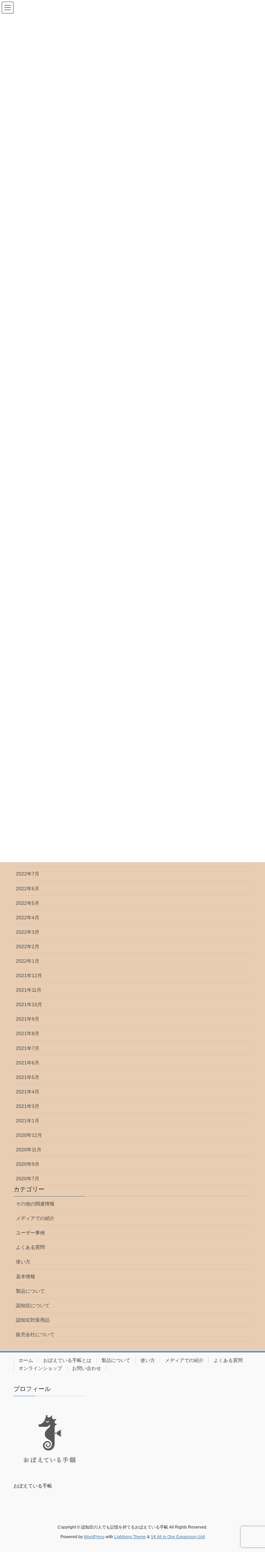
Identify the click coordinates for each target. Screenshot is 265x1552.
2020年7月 (27, 1178)
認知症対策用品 (33, 1320)
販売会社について (35, 1334)
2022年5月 (27, 903)
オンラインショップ (40, 1368)
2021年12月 (29, 975)
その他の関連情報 (35, 1203)
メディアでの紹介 (35, 1218)
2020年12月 (29, 1135)
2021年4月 (27, 1091)
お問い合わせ (86, 1368)
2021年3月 (27, 1106)
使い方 (23, 1261)
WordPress (94, 1536)
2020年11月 (28, 1149)
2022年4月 (27, 917)
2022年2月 (27, 946)
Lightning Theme (130, 1536)
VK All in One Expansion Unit (178, 1536)
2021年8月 (27, 1033)
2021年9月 (27, 1019)
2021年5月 (27, 1077)
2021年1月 (27, 1120)
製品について (30, 1291)
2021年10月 (29, 1004)
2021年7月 (27, 1048)
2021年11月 (28, 990)
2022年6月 (27, 888)
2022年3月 (27, 932)
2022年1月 (27, 961)
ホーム (26, 1360)
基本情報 (25, 1276)
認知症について (33, 1305)
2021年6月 (27, 1062)
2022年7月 (27, 874)
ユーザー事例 (30, 1232)
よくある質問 (30, 1247)
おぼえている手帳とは (67, 1360)
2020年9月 (27, 1164)
